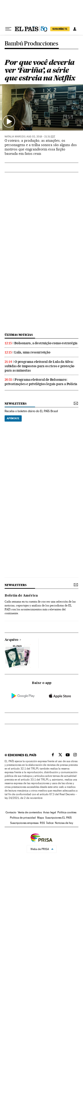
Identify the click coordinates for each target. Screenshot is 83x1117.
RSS (42, 823)
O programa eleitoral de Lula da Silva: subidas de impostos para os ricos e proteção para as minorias (39, 366)
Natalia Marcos (15, 136)
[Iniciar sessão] (74, 29)
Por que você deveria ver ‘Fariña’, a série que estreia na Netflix (40, 70)
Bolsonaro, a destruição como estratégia (45, 343)
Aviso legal (49, 812)
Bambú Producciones (31, 44)
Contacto (11, 812)
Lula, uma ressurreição (32, 352)
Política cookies (66, 812)
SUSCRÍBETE (60, 29)
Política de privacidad (23, 817)
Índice (49, 823)
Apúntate (13, 418)
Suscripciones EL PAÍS (58, 817)
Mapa (40, 817)
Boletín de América (21, 595)
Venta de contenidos (30, 812)
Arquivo (11, 640)
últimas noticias (19, 334)
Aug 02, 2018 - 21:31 (41, 136)
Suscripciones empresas (24, 823)
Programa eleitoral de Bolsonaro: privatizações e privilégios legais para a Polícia (41, 382)
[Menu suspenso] (8, 29)
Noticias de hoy (64, 823)
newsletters (15, 403)
